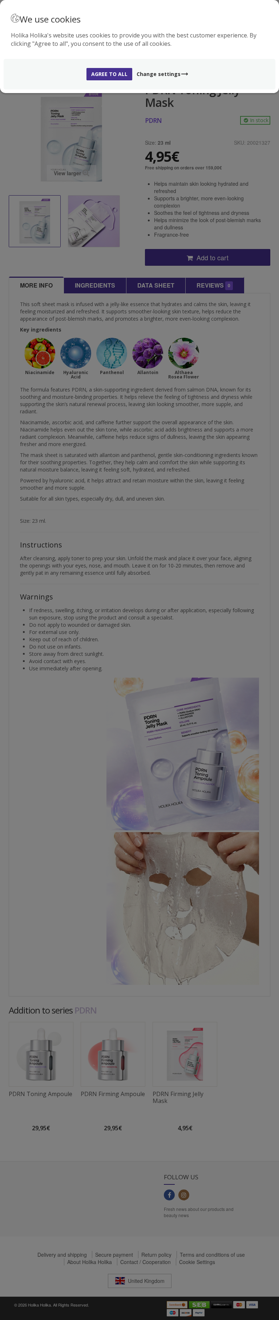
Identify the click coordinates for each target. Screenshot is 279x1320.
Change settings (159, 74)
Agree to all (109, 74)
